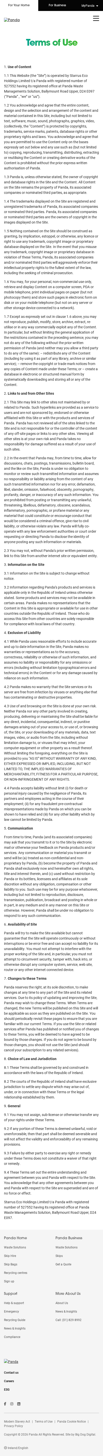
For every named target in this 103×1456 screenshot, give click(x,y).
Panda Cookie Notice (71, 1421)
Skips (59, 1256)
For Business (57, 5)
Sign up (9, 1281)
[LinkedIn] (18, 1404)
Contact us (11, 1372)
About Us (62, 1303)
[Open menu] (96, 18)
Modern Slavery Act (17, 1421)
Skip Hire (10, 1256)
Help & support (14, 1303)
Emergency (11, 1311)
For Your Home (19, 5)
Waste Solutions (15, 1247)
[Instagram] (11, 1404)
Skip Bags (10, 1264)
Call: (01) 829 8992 (69, 1320)
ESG (7, 1389)
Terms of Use (43, 1421)
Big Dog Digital (85, 1434)
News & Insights (15, 1328)
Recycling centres (15, 1273)
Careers (9, 1381)
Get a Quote (63, 1264)
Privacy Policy (13, 1426)
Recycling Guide (14, 1320)
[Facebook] (5, 1404)
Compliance (12, 1337)
